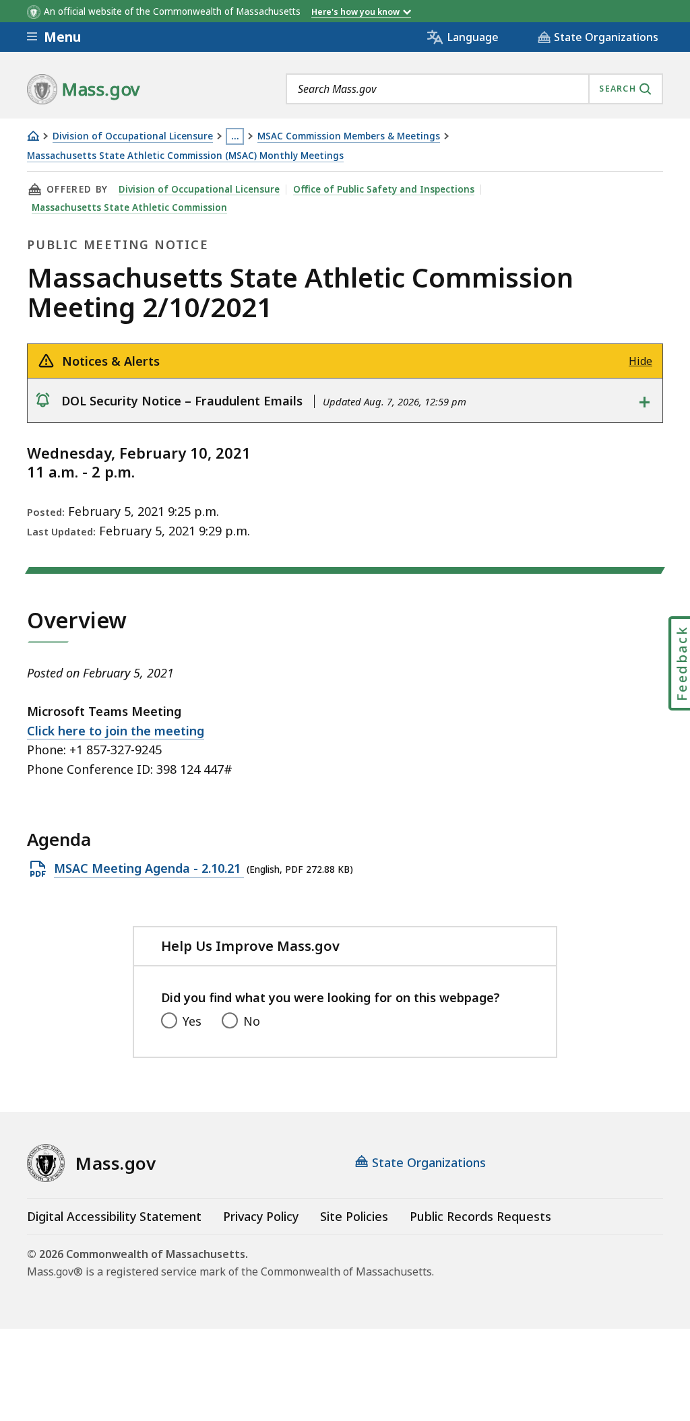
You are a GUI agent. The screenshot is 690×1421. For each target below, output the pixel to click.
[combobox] (474, 88)
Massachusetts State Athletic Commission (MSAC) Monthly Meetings (185, 156)
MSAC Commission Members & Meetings (348, 136)
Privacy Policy (261, 1216)
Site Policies (354, 1216)
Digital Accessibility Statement (114, 1216)
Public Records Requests (480, 1216)
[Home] (33, 136)
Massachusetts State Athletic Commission (129, 207)
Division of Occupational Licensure (133, 136)
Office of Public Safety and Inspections (383, 189)
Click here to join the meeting (115, 731)
